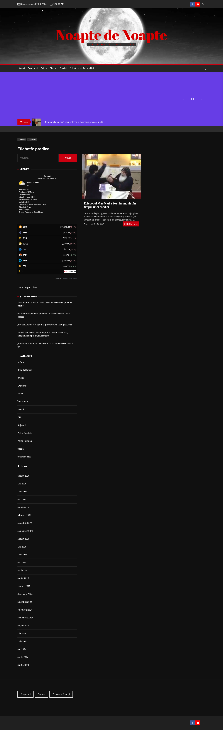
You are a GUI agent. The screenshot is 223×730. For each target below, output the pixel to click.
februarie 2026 (24, 515)
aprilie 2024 (22, 657)
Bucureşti (47, 176)
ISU (19, 417)
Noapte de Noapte (111, 34)
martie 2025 (23, 578)
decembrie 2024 (24, 594)
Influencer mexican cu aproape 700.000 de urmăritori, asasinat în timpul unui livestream (42, 334)
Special (63, 68)
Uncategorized (24, 456)
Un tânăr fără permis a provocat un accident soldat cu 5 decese (43, 315)
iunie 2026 (22, 491)
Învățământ (23, 401)
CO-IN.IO (72, 271)
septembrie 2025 (25, 531)
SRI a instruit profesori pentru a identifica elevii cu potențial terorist (44, 304)
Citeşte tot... (131, 224)
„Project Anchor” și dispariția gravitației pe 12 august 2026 (44, 324)
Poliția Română (24, 441)
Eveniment (33, 68)
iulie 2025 (21, 547)
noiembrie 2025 (24, 523)
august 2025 (23, 539)
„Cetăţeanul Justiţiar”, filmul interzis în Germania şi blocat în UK (45, 345)
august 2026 (23, 476)
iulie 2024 (21, 633)
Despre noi (25, 694)
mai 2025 (21, 562)
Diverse (53, 68)
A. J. (86, 224)
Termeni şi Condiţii (61, 694)
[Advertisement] (98, 95)
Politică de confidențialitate (82, 68)
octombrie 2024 (24, 610)
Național (21, 425)
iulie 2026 (21, 483)
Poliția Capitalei (24, 433)
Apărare (21, 362)
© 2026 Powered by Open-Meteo (31, 212)
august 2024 (23, 625)
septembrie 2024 (25, 617)
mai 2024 (21, 649)
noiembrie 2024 (24, 602)
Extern (44, 68)
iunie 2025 (22, 554)
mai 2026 (21, 499)
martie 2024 (23, 665)
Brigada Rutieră (24, 370)
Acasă (22, 68)
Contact (41, 694)
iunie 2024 (22, 641)
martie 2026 (23, 507)
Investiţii (21, 409)
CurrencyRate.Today (69, 279)
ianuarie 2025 (23, 586)
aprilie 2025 (22, 570)
